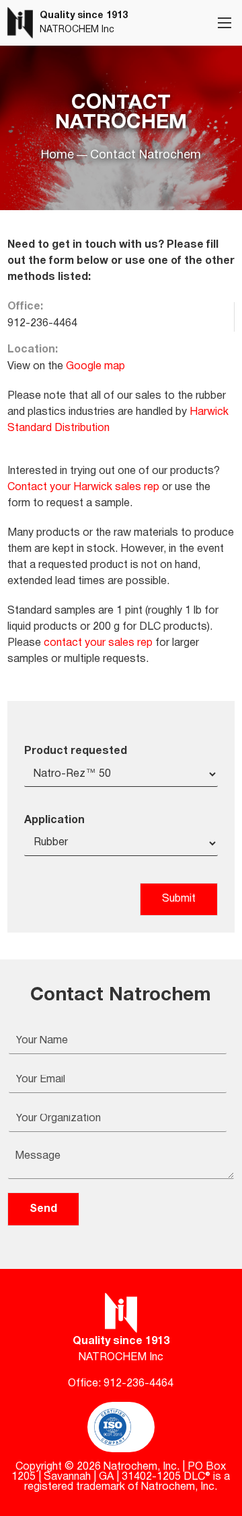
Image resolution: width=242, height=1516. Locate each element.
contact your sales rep (98, 643)
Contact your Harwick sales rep (83, 487)
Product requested (75, 751)
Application (54, 820)
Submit (179, 899)
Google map (95, 366)
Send (43, 1209)
